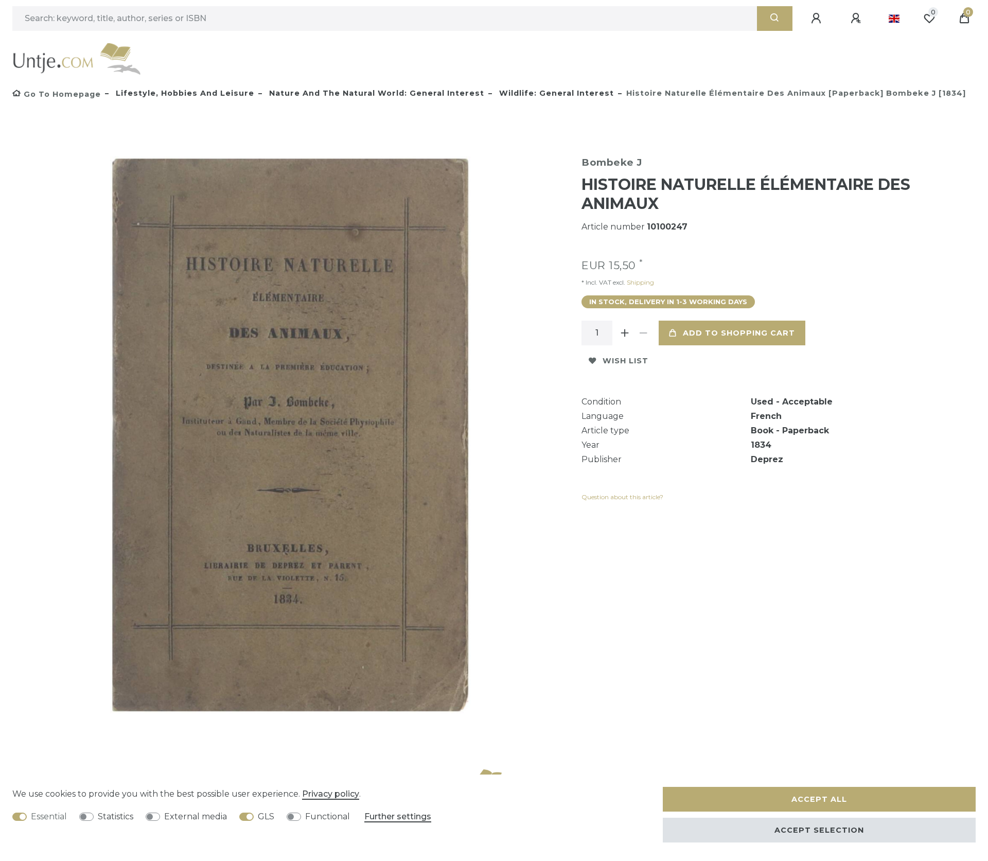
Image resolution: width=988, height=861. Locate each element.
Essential (49, 816)
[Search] (774, 18)
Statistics (115, 816)
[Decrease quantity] (643, 333)
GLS (266, 816)
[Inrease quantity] (624, 333)
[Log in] (818, 19)
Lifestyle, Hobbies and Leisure (183, 93)
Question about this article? (622, 497)
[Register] (857, 19)
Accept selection (819, 830)
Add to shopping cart (739, 333)
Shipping (639, 282)
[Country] (894, 18)
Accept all (819, 799)
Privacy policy (330, 794)
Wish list (625, 360)
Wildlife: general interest (555, 93)
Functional (327, 816)
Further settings (397, 816)
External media (195, 816)
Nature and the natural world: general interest (375, 93)
